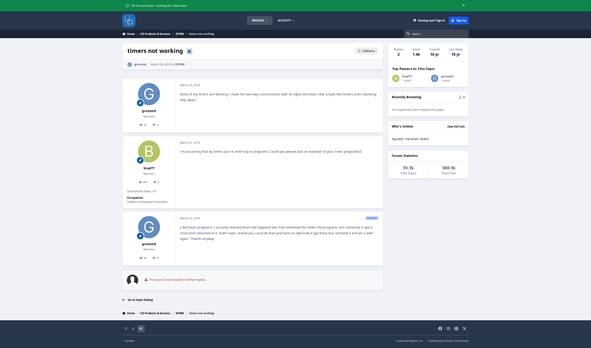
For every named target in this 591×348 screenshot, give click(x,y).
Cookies (129, 340)
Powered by (448, 340)
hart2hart (412, 139)
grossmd (140, 64)
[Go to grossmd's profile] (129, 64)
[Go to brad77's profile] (149, 151)
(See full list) (456, 126)
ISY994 (179, 64)
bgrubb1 (398, 139)
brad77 (149, 168)
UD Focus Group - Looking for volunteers (159, 6)
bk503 (424, 139)
